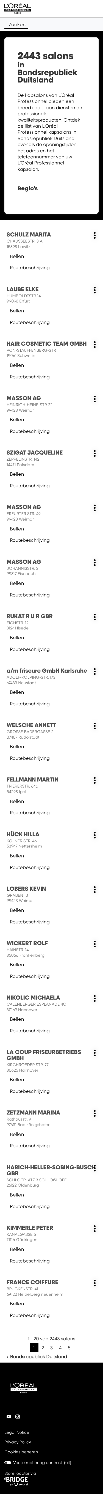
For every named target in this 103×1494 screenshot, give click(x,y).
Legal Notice (16, 1433)
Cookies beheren (21, 1452)
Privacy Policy (17, 1443)
